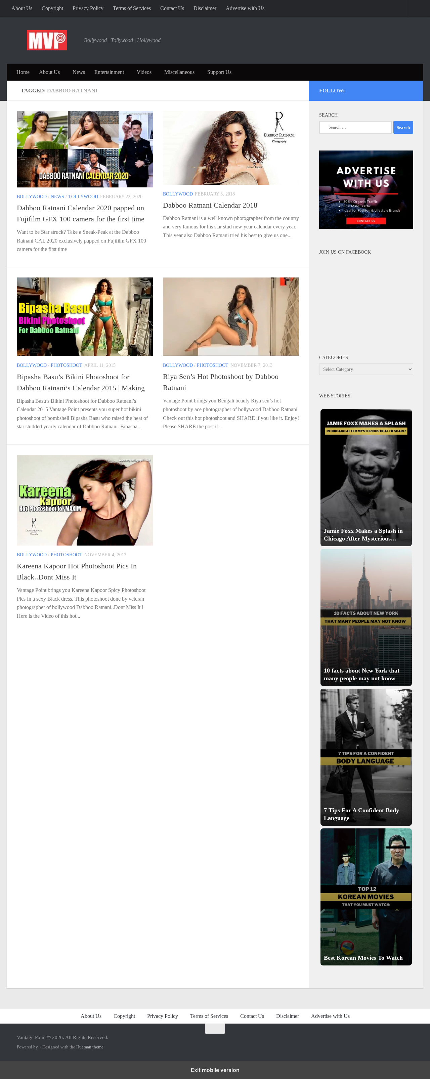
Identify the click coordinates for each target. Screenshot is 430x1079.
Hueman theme (89, 1046)
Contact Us (172, 8)
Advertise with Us (245, 8)
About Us (21, 8)
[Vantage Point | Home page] (47, 40)
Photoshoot (66, 365)
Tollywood (83, 196)
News (79, 72)
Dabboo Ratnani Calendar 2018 (210, 205)
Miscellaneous (179, 72)
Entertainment (109, 72)
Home (23, 72)
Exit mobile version (215, 1070)
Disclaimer (205, 8)
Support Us (219, 72)
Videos (144, 72)
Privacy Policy (88, 8)
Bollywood (32, 196)
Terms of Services (132, 8)
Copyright (52, 8)
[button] (366, 477)
